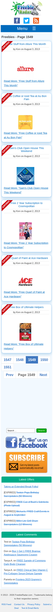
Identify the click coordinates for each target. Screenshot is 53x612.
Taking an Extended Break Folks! (21, 486)
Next (43, 375)
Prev (9, 375)
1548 (20, 360)
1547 (7, 360)
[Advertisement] (26, 404)
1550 (44, 360)
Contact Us (19, 604)
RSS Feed (6, 604)
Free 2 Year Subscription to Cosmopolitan (27, 205)
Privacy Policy (33, 604)
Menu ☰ (26, 28)
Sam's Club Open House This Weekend (26, 150)
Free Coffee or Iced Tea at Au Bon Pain (26, 98)
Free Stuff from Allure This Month (26, 44)
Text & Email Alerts (30, 608)
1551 (7, 367)
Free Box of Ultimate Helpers (27, 307)
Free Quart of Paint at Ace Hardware (26, 258)
